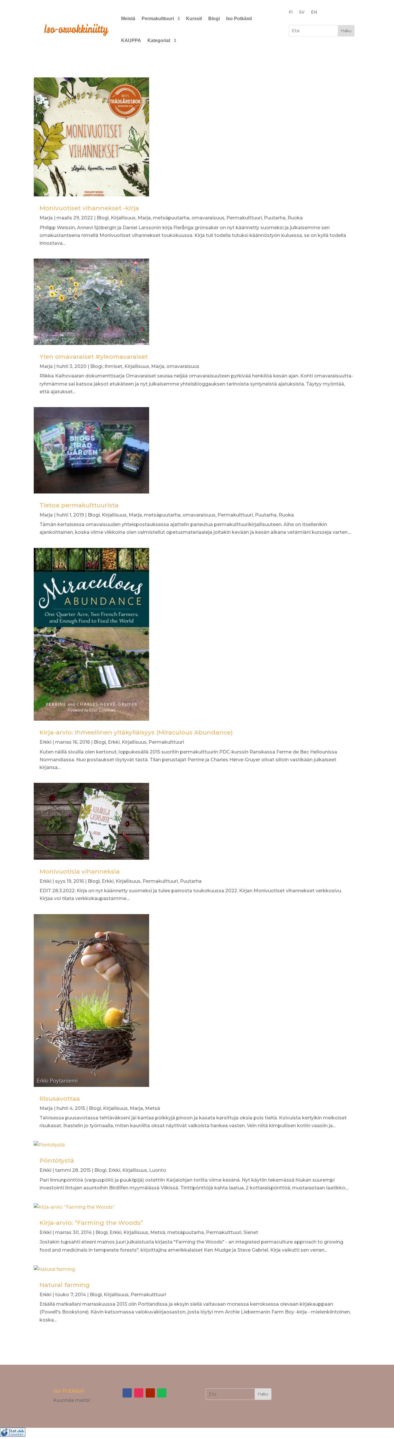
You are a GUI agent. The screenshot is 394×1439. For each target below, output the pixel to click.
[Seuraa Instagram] (138, 1393)
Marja (46, 218)
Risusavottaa (60, 1098)
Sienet (250, 1232)
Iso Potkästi (239, 18)
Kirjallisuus (123, 218)
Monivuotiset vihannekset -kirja (89, 208)
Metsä (152, 1108)
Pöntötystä (57, 1160)
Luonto (157, 1170)
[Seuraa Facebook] (127, 1393)
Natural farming (65, 1284)
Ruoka (295, 218)
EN (314, 12)
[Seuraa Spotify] (161, 1393)
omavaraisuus (208, 218)
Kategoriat (158, 40)
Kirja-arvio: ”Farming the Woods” (91, 1222)
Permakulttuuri (158, 18)
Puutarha (275, 218)
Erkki (45, 742)
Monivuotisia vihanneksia (80, 871)
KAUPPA (131, 40)
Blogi (214, 18)
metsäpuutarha (171, 218)
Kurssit (194, 18)
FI (291, 12)
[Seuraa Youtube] (150, 1393)
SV (302, 12)
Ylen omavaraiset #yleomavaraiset (94, 356)
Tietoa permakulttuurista (79, 505)
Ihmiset (113, 366)
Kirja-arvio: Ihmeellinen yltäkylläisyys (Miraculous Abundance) (136, 732)
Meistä (128, 18)
